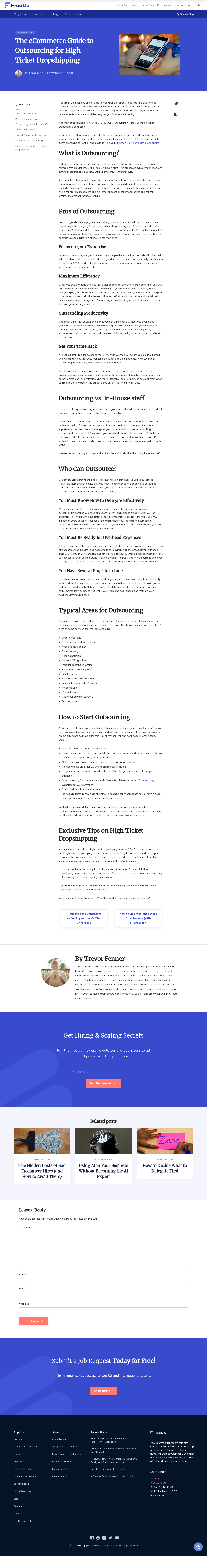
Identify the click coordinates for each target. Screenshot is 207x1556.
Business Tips (42, 1159)
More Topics (72, 14)
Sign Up (18, 1439)
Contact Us (155, 1478)
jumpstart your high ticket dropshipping (137, 143)
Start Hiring (102, 1391)
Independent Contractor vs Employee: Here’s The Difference (84, 918)
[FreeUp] (17, 5)
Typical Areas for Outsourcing (31, 135)
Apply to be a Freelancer (65, 1446)
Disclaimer (132, 1545)
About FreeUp (59, 1439)
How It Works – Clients (25, 1446)
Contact (18, 1506)
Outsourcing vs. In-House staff (31, 124)
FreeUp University (23, 1521)
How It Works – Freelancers (66, 1454)
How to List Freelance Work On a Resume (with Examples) (138, 918)
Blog (16, 1498)
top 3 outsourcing (143, 780)
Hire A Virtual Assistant (26, 1476)
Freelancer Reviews (62, 1461)
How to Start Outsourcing (29, 140)
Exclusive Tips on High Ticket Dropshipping (31, 147)
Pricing (17, 1454)
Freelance (39, 14)
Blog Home (22, 14)
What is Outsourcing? (26, 113)
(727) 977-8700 (158, 1483)
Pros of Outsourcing (26, 119)
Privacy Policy (94, 1545)
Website (24, 1304)
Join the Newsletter (103, 1083)
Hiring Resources (22, 1491)
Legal (16, 1513)
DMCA (122, 1545)
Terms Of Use (110, 1545)
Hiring (55, 14)
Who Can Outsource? (26, 129)
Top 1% (18, 1461)
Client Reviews (21, 1483)
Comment (25, 1227)
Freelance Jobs (59, 1476)
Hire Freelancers (22, 1468)
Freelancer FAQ (60, 1468)
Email (23, 1288)
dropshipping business (131, 815)
